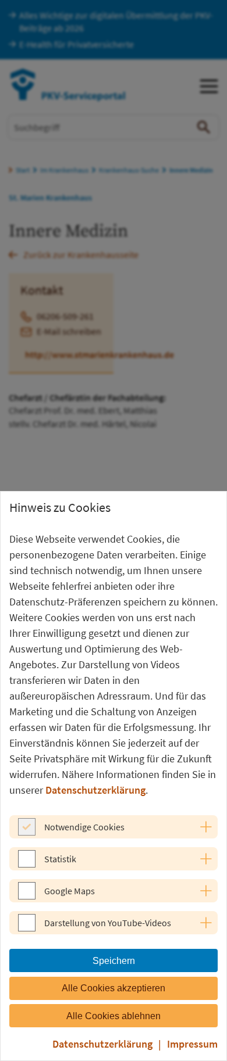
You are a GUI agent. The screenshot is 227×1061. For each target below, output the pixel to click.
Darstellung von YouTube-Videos (107, 923)
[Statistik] (27, 864)
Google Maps (69, 891)
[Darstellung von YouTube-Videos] (27, 928)
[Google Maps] (27, 896)
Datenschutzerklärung (95, 790)
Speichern (114, 961)
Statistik (60, 859)
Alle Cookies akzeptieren (113, 988)
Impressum (192, 1044)
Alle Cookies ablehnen (113, 1016)
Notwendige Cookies (84, 827)
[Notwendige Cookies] (27, 832)
